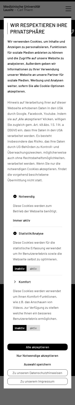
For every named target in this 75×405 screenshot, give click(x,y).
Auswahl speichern (37, 364)
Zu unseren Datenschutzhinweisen (37, 373)
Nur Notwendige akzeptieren (37, 356)
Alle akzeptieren (37, 347)
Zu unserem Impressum (37, 381)
